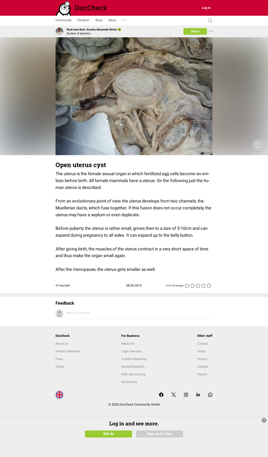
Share (195, 31)
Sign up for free (159, 434)
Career (60, 366)
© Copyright (63, 285)
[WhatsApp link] (210, 395)
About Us (62, 343)
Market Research (132, 366)
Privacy (202, 359)
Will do (108, 434)
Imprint (202, 374)
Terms (201, 351)
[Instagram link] (186, 395)
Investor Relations (68, 351)
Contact (202, 343)
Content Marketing (134, 359)
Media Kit (127, 343)
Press (59, 359)
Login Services (131, 351)
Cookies (202, 366)
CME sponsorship (133, 374)
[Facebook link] (161, 395)
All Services (129, 382)
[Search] (209, 21)
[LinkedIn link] (198, 395)
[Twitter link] (173, 395)
